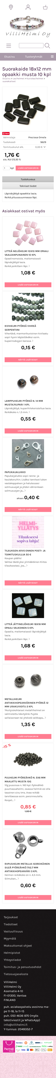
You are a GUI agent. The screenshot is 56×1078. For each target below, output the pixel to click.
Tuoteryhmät (33, 56)
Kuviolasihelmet (34, 78)
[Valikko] (52, 57)
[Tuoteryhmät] (8, 45)
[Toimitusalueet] (11, 7)
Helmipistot (12, 952)
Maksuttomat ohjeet (18, 945)
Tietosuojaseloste (16, 974)
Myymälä (10, 938)
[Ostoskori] (45, 7)
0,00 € (39, 147)
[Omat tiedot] (28, 7)
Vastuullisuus (13, 931)
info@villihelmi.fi (15, 1024)
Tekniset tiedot (28, 186)
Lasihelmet (18, 78)
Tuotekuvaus (28, 179)
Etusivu (9, 56)
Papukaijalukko (15, 472)
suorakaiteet (9, 81)
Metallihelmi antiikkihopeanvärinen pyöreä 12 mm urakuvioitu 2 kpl (26, 703)
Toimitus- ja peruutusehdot (22, 967)
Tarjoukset (11, 917)
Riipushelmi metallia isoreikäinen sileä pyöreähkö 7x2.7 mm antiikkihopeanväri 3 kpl (27, 867)
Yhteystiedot (12, 960)
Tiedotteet (11, 924)
